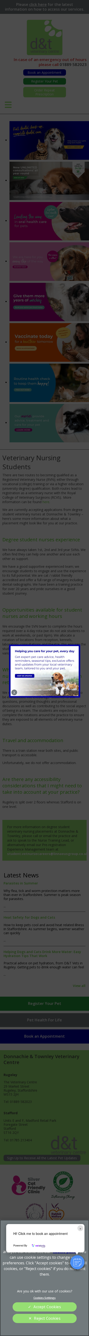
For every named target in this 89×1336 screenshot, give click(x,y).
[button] (77, 1262)
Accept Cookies (47, 1306)
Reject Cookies (47, 1318)
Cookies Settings (44, 1297)
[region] (44, 1278)
